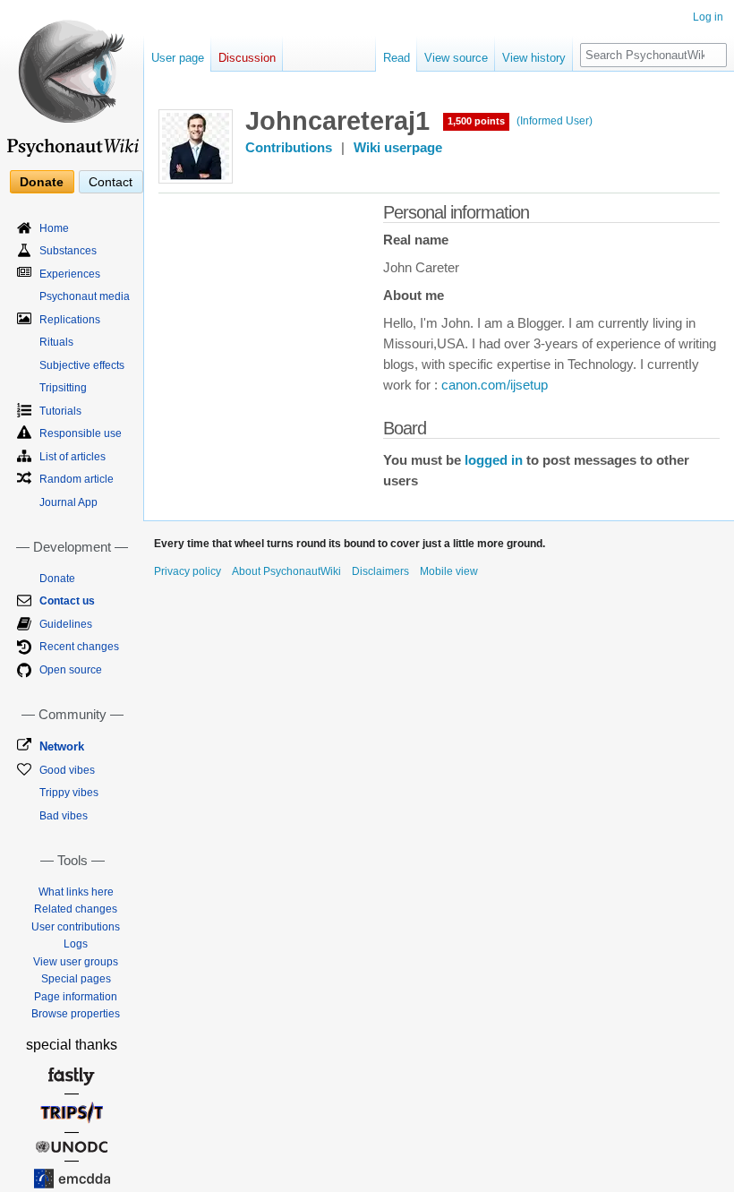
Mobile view (449, 571)
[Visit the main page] (71, 80)
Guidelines (65, 624)
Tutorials (60, 411)
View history (534, 57)
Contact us (67, 601)
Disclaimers (380, 571)
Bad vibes (63, 816)
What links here (76, 892)
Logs (76, 944)
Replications (69, 319)
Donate (42, 182)
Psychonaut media (84, 296)
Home (54, 228)
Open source (70, 670)
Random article (76, 479)
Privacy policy (187, 571)
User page (177, 57)
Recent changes (79, 646)
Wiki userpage (398, 148)
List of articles (72, 456)
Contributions (288, 148)
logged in (494, 460)
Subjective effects (81, 365)
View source (456, 57)
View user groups (75, 962)
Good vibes (67, 770)
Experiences (69, 274)
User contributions (75, 927)
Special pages (76, 979)
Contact (110, 182)
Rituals (56, 342)
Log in (708, 17)
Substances (68, 250)
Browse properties (75, 1014)
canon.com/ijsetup (494, 385)
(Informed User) (554, 121)
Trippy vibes (68, 792)
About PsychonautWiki (286, 571)
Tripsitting (63, 388)
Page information (75, 996)
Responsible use (80, 433)
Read (396, 57)
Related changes (75, 909)
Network (61, 746)
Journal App (68, 502)
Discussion (247, 57)
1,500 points (476, 121)
